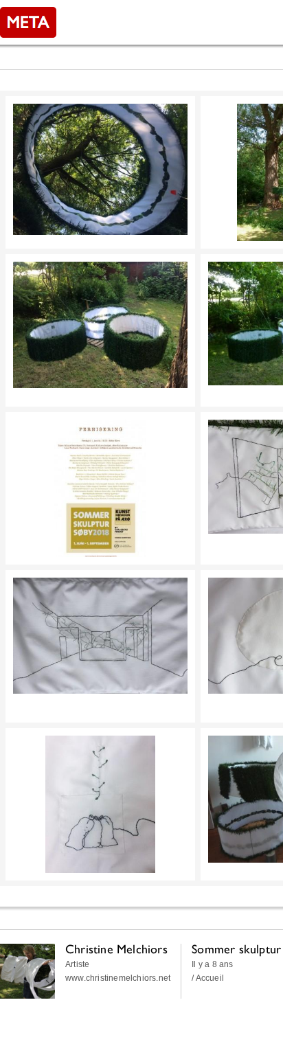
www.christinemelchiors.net (117, 978)
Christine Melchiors (116, 949)
